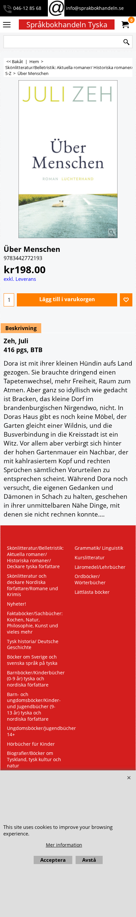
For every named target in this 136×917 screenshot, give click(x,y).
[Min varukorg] (125, 25)
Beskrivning (21, 328)
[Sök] (126, 42)
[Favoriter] (126, 300)
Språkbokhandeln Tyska (66, 24)
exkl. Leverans (20, 279)
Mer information (64, 845)
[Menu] (7, 25)
